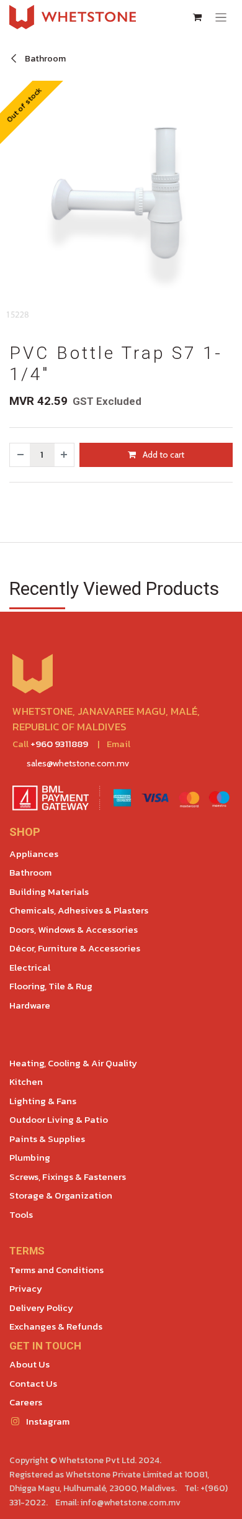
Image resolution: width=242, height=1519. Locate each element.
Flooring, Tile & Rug (50, 986)
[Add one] (64, 454)
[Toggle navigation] (221, 17)
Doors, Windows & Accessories (73, 929)
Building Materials (49, 891)
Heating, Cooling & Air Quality (73, 1063)
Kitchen (26, 1081)
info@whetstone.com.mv (131, 1502)
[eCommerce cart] (197, 17)
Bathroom (44, 58)
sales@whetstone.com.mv (78, 763)
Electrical (29, 967)
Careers (25, 1402)
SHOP (24, 832)
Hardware (29, 1005)
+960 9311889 (59, 744)
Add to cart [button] (162, 454)
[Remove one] (20, 454)
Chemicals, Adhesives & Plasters (78, 910)
